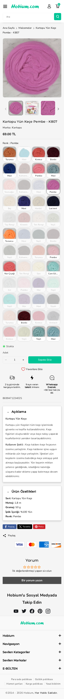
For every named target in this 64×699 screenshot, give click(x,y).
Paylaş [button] (12, 535)
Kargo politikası (34, 683)
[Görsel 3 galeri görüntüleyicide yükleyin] (48, 108)
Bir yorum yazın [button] (32, 580)
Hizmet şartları (14, 683)
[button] (5, 6)
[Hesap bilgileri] (49, 6)
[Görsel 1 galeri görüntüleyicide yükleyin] (16, 108)
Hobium (28, 693)
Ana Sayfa (9, 28)
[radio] (10, 154)
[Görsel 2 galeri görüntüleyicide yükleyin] (32, 108)
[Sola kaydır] (6, 109)
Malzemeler (25, 28)
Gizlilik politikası (44, 679)
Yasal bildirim (53, 683)
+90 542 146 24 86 (52, 391)
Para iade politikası (21, 679)
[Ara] (57, 16)
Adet (5, 352)
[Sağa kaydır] (58, 109)
